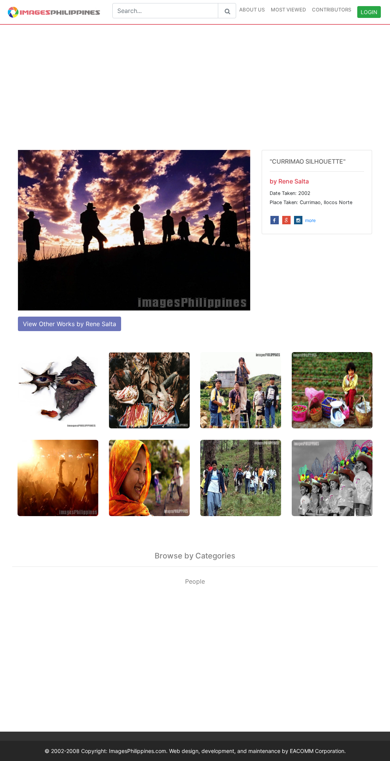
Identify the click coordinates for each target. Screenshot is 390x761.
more (310, 220)
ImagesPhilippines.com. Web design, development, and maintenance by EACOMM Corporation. (227, 751)
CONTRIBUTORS (331, 9)
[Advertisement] (195, 87)
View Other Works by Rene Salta (69, 324)
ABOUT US (252, 9)
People (195, 581)
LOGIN (369, 12)
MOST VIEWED (288, 9)
